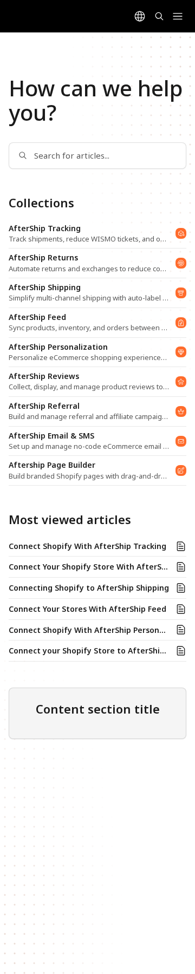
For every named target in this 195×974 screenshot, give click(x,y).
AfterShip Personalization (58, 347)
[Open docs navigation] (177, 16)
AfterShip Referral (44, 406)
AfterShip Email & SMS (51, 436)
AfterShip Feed (37, 317)
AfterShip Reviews (44, 376)
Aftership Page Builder (52, 465)
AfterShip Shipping (45, 287)
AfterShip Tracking (45, 228)
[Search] (159, 16)
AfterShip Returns (43, 258)
